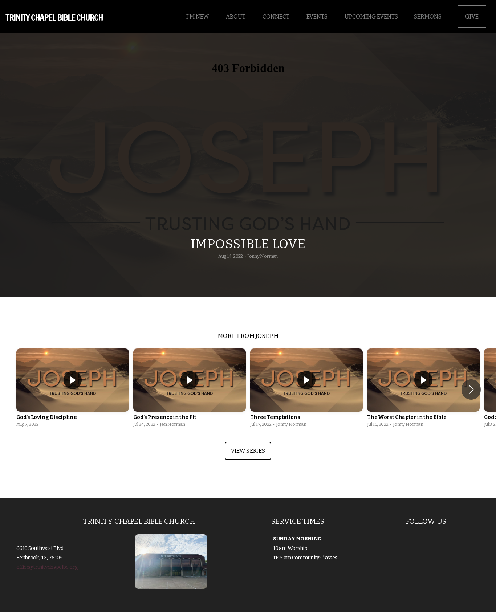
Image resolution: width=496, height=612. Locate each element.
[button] (471, 389)
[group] (72, 389)
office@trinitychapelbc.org (47, 567)
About (236, 16)
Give (472, 16)
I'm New (198, 16)
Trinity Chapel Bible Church (54, 17)
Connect (276, 16)
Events (317, 16)
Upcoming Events (371, 16)
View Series (248, 451)
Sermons (428, 16)
